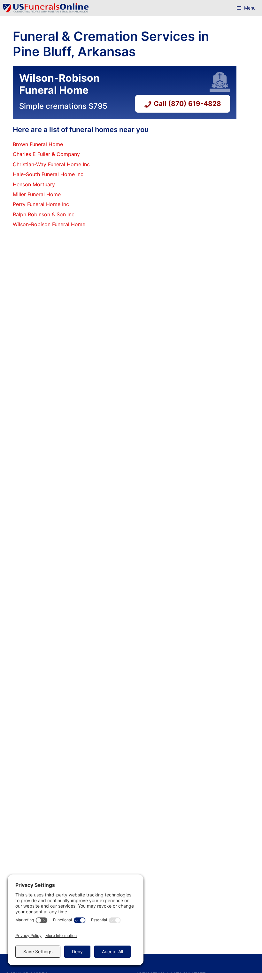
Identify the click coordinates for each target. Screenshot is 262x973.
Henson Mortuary (34, 184)
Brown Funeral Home (38, 144)
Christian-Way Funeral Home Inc (51, 164)
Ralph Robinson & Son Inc (43, 214)
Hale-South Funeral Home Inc (48, 174)
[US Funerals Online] (46, 8)
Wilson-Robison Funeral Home (49, 224)
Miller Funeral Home (37, 194)
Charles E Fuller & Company (46, 154)
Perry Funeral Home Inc (41, 204)
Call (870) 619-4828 (187, 104)
